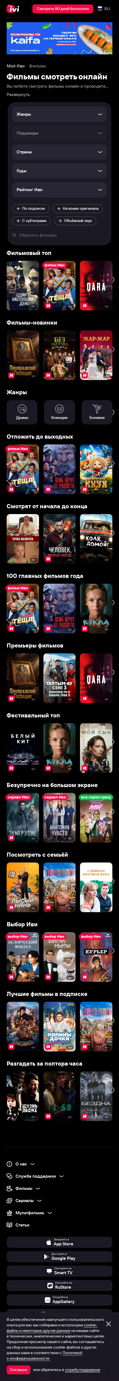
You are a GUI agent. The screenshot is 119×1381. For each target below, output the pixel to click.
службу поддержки (82, 1369)
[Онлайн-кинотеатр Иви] (14, 8)
